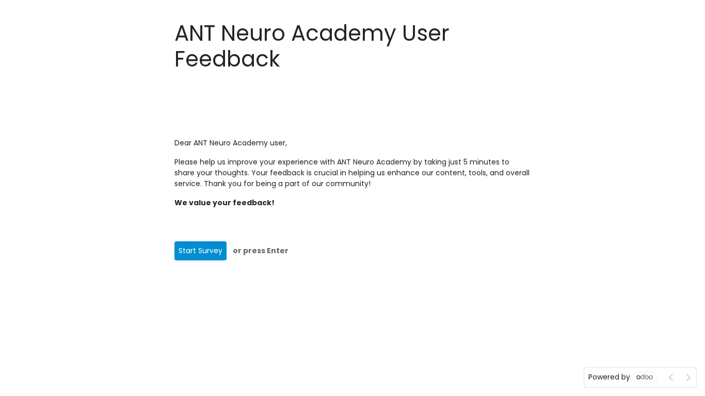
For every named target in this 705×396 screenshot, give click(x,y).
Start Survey (200, 250)
